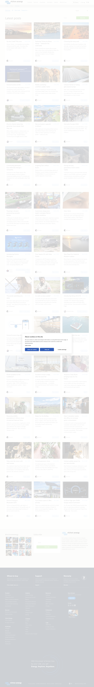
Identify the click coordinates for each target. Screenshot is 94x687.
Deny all (47, 349)
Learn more (28, 345)
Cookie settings (62, 349)
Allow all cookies (32, 349)
